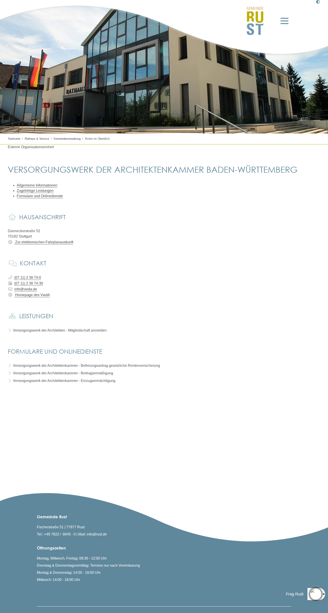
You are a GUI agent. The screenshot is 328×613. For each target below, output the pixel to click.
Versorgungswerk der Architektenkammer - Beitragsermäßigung (63, 373)
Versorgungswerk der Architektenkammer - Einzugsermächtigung (64, 381)
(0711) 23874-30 (28, 283)
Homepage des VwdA (32, 295)
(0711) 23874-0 (27, 277)
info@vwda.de (25, 289)
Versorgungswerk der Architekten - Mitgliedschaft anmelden (60, 330)
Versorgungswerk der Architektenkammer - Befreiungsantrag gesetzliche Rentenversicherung (86, 365)
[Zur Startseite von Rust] (255, 21)
